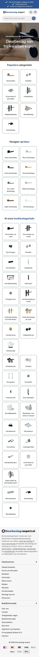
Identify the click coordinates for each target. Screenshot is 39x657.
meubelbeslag (9, 551)
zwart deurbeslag (25, 541)
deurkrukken (6, 549)
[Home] (18, 531)
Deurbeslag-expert (22, 642)
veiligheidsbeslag (19, 549)
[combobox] (19, 18)
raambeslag (31, 549)
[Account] (31, 12)
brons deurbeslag (8, 544)
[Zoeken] (34, 18)
